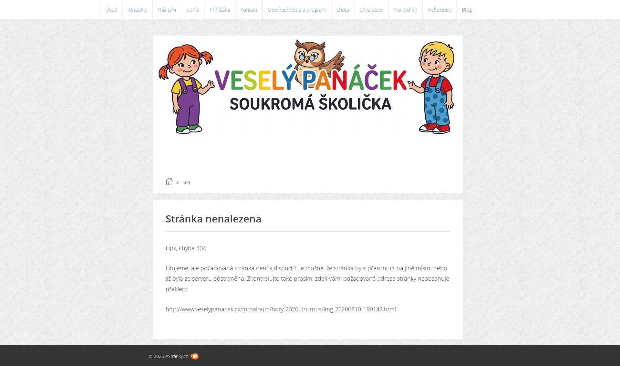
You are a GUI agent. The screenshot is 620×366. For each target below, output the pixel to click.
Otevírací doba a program (297, 9)
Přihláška (220, 9)
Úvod (111, 9)
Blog (467, 9)
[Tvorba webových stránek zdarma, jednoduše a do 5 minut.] (195, 356)
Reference (439, 9)
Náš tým (167, 9)
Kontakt (248, 9)
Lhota (342, 9)
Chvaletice (371, 9)
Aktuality (137, 9)
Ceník (192, 9)
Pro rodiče (405, 9)
